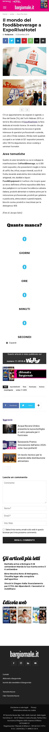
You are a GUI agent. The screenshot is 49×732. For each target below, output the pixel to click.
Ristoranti (7, 1)
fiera (24, 387)
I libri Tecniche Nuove (11, 696)
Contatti (6, 674)
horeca (41, 387)
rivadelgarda (8, 390)
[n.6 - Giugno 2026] (24, 616)
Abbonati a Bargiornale (26, 373)
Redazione (9, 35)
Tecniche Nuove (9, 692)
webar (12, 14)
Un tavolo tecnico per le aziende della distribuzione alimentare (31, 457)
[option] (21, 92)
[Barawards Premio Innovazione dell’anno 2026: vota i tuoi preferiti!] (9, 445)
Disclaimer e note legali (19, 707)
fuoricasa (32, 387)
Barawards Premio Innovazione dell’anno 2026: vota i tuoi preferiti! (32, 444)
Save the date (22, 14)
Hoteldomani (17, 1)
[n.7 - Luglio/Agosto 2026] (8, 374)
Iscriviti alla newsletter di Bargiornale (17, 683)
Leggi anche (7, 420)
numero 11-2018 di (24, 360)
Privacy (33, 707)
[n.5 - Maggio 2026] (39, 616)
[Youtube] (35, 663)
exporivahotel (15, 387)
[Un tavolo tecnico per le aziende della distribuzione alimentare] (9, 458)
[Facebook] (13, 663)
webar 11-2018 (21, 390)
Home (5, 14)
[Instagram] (21, 663)
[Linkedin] (28, 663)
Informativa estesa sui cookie (24, 710)
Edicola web (15, 602)
